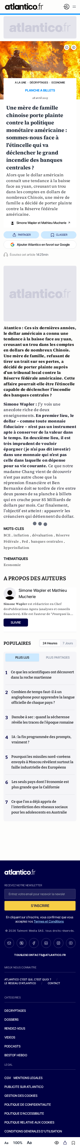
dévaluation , (44, 535)
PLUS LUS (22, 657)
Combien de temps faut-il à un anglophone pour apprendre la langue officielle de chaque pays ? (43, 697)
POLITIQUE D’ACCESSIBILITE (24, 1113)
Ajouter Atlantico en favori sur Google (43, 244)
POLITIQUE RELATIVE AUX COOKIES (29, 1122)
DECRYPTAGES (15, 1010)
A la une (20, 82)
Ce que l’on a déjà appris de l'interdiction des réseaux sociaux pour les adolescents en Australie (39, 806)
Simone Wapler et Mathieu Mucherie (41, 223)
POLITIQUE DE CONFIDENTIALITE (27, 1104)
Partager (24, 234)
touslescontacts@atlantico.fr (40, 955)
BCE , (9, 535)
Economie (58, 82)
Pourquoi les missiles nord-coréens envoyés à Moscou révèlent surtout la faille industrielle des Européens (42, 762)
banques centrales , (48, 541)
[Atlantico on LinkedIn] (46, 943)
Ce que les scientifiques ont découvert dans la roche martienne (42, 674)
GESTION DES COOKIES (20, 1095)
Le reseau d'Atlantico (20, 983)
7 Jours (68, 643)
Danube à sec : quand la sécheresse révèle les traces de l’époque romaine (43, 719)
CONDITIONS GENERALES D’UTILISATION (33, 1131)
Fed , (26, 541)
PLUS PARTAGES (58, 657)
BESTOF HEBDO (15, 1055)
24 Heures (50, 643)
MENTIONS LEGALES (28, 1078)
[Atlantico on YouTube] (71, 943)
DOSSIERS (11, 1019)
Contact (54, 983)
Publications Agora (23, 609)
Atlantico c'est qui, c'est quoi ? (27, 979)
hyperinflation (16, 547)
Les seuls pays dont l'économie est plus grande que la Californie (40, 784)
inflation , (23, 535)
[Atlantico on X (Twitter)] (21, 943)
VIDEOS (9, 1037)
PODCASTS (12, 1046)
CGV (7, 1078)
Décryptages (39, 82)
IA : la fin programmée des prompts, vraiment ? (41, 739)
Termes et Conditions (49, 921)
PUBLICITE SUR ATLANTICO (23, 1087)
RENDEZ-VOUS (14, 1028)
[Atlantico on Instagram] (58, 943)
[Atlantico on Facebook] (34, 943)
